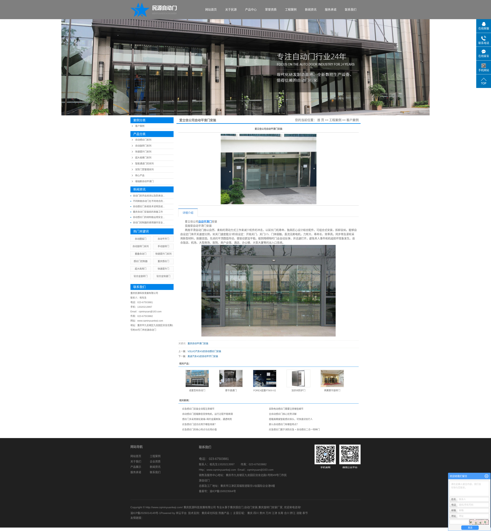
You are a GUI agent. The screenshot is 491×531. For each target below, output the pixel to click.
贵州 (262, 513)
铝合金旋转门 (140, 276)
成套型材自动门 (197, 390)
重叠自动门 (140, 254)
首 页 (320, 120)
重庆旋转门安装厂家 (270, 507)
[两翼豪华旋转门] (332, 378)
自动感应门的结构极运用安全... (149, 217)
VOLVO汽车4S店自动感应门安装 (204, 351)
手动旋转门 (163, 246)
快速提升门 (163, 269)
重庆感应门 (163, 261)
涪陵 (299, 513)
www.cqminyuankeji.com (221, 469)
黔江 (293, 513)
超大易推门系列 (143, 157)
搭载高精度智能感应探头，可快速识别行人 (291, 419)
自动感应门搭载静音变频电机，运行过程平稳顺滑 (207, 414)
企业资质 (155, 461)
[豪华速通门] (231, 378)
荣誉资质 (271, 9)
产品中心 (251, 9)
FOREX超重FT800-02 (264, 390)
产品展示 (135, 466)
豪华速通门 (231, 390)
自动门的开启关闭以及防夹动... (149, 196)
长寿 (280, 513)
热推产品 (223, 513)
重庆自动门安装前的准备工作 (148, 212)
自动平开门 (163, 239)
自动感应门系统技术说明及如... (149, 206)
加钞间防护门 (298, 390)
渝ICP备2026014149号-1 (145, 513)
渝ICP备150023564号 (223, 491)
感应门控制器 (140, 261)
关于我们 (135, 461)
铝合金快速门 (163, 276)
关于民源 (231, 9)
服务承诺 (330, 9)
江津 (274, 513)
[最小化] (486, 476)
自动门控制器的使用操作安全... (149, 222)
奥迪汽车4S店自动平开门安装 (203, 356)
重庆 (250, 513)
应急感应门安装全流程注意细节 (198, 409)
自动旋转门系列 (143, 145)
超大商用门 (140, 269)
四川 (256, 513)
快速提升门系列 (143, 151)
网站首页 (211, 9)
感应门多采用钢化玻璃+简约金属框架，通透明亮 (207, 419)
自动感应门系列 (143, 140)
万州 (268, 513)
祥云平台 (181, 513)
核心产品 (139, 175)
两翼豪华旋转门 (332, 390)
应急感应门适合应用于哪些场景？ (199, 424)
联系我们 (350, 9)
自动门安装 (251, 507)
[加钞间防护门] (298, 378)
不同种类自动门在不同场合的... (149, 201)
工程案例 (291, 9)
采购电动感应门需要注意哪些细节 (286, 409)
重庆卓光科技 (210, 513)
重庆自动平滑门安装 (198, 343)
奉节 (305, 513)
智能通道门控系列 (144, 163)
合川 (286, 513)
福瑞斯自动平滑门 (144, 181)
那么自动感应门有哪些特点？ (284, 424)
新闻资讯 (310, 9)
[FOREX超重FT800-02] (265, 378)
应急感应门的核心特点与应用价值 (199, 429)
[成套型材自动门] (197, 378)
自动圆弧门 (140, 239)
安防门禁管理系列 (144, 169)
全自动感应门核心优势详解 (283, 414)
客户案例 (139, 126)
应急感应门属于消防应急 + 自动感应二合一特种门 (294, 429)
